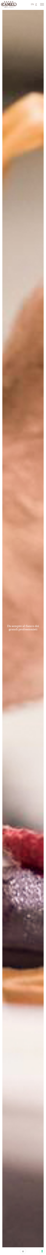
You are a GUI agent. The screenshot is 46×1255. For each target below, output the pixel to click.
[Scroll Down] (23, 1251)
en (32, 4)
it (36, 4)
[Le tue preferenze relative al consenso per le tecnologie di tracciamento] (42, 1251)
